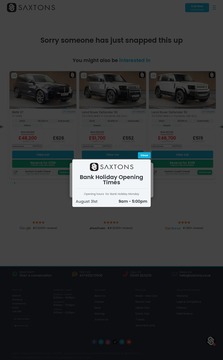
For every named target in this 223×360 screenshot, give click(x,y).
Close (144, 155)
